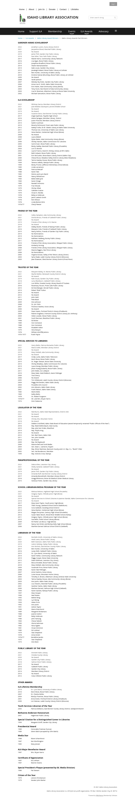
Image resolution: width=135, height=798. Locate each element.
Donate (52, 9)
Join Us (41, 9)
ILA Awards (30, 38)
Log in (113, 4)
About (31, 9)
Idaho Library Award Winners (47, 38)
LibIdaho (75, 9)
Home (21, 9)
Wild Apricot (99, 795)
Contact (63, 9)
